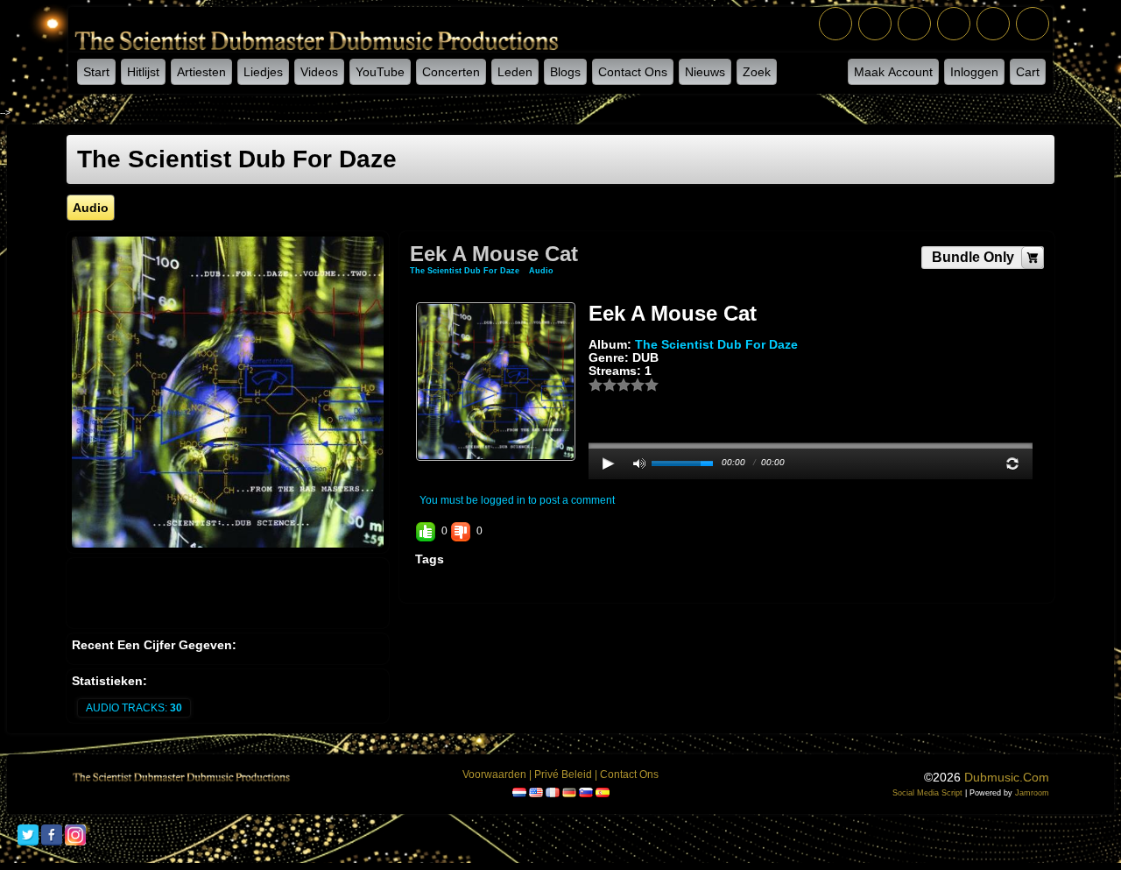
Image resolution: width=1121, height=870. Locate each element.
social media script (927, 793)
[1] (596, 385)
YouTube (380, 72)
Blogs (565, 72)
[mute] (639, 463)
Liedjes (263, 72)
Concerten (451, 72)
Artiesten (201, 72)
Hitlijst (143, 72)
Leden (514, 72)
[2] (603, 385)
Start (96, 72)
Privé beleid (563, 774)
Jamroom (1032, 793)
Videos (319, 72)
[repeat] (1012, 463)
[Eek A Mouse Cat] (495, 381)
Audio (541, 270)
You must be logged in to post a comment (517, 500)
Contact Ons (632, 72)
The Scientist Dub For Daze (466, 270)
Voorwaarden (494, 774)
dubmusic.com (1006, 777)
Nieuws (705, 72)
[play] (609, 463)
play (811, 398)
